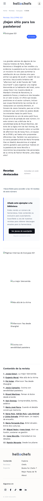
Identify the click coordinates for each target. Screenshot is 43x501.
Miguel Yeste (12, 429)
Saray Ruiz (10, 414)
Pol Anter (10, 381)
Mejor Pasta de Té (29, 472)
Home (5, 10)
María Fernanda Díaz (15, 423)
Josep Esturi (11, 374)
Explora (25, 461)
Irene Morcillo (13, 436)
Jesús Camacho (13, 388)
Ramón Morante (14, 442)
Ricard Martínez (13, 394)
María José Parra (13, 407)
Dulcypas (19, 10)
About (24, 475)
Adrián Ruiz (21, 414)
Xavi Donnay (11, 401)
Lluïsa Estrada (11, 416)
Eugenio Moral (12, 377)
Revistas (11, 10)
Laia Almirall (33, 414)
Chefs (24, 464)
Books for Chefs (28, 468)
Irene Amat (25, 429)
